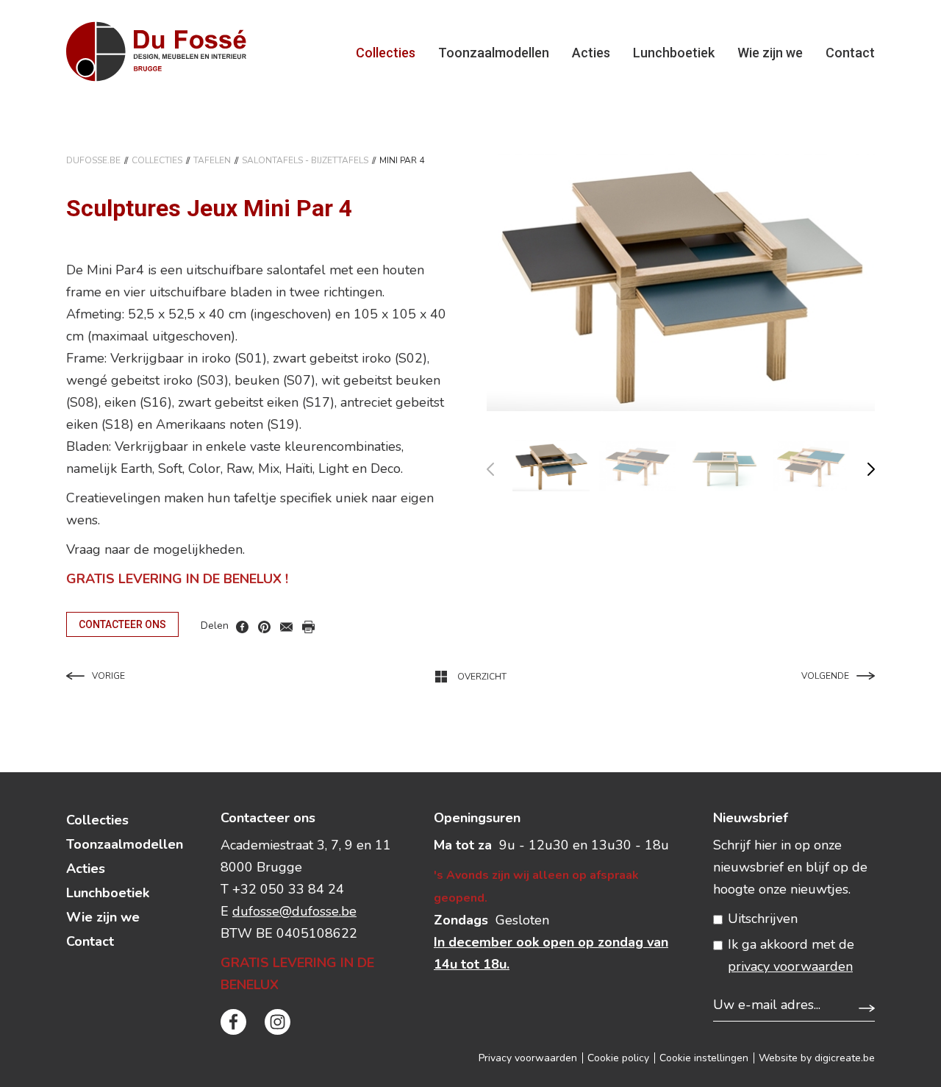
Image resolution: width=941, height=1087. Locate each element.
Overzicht (482, 677)
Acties (591, 52)
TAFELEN (212, 160)
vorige (499, 466)
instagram (277, 1022)
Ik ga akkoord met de (791, 955)
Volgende (825, 676)
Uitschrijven (763, 918)
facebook (242, 627)
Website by (817, 1058)
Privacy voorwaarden (528, 1058)
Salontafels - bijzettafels (305, 160)
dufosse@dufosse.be (294, 911)
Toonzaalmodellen (493, 52)
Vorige (108, 676)
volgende (862, 466)
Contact (850, 52)
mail (286, 627)
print (308, 627)
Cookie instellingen (703, 1058)
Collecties (385, 52)
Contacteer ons (122, 624)
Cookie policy (618, 1058)
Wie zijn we (770, 52)
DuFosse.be (93, 160)
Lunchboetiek (674, 52)
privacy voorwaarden (790, 966)
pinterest (264, 627)
